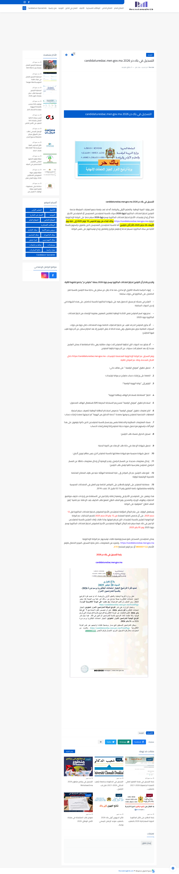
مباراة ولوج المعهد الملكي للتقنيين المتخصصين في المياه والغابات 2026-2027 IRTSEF (33, 161)
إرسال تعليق (146, 843)
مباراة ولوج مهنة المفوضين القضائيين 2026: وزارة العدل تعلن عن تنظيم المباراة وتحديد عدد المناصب (33, 175)
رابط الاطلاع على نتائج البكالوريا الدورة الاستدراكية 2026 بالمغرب (141, 819)
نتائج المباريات (34, 250)
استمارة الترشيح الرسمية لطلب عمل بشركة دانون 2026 (34, 93)
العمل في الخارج (71, 8)
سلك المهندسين (49, 240)
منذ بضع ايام (148, 778)
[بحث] (24, 8)
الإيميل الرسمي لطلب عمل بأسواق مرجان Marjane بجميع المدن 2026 (33, 134)
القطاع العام (119, 8)
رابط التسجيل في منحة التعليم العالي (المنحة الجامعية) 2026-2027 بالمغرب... (140, 785)
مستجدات (51, 245)
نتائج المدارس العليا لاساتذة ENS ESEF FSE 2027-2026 (33, 148)
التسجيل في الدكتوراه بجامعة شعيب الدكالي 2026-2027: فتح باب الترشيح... (109, 785)
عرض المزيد (69, 751)
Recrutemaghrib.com (126, 870)
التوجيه (61, 8)
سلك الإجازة (32, 230)
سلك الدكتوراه (49, 235)
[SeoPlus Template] (153, 871)
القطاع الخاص (107, 8)
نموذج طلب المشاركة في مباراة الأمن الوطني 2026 (80, 819)
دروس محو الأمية (48, 230)
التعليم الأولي (37, 210)
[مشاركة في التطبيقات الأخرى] (101, 742)
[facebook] (28, 2)
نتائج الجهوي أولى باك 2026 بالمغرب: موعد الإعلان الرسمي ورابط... (111, 821)
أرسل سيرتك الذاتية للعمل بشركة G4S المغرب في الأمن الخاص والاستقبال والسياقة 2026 (33, 120)
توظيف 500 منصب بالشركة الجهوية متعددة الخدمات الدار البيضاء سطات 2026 (34, 107)
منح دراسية (52, 8)
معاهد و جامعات (35, 245)
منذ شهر (119, 778)
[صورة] (50, 64)
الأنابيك (81, 8)
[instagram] (24, 2)
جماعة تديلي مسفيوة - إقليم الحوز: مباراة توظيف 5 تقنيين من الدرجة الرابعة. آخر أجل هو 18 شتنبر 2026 (33, 189)
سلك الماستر (34, 235)
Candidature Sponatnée (37, 8)
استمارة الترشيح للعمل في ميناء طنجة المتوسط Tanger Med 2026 (33, 79)
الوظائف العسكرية (93, 8)
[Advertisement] (89, 32)
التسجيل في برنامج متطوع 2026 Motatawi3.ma (80, 783)
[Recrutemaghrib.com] (141, 6)
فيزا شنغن (33, 240)
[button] (139, 742)
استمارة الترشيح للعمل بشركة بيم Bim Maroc (33, 66)
